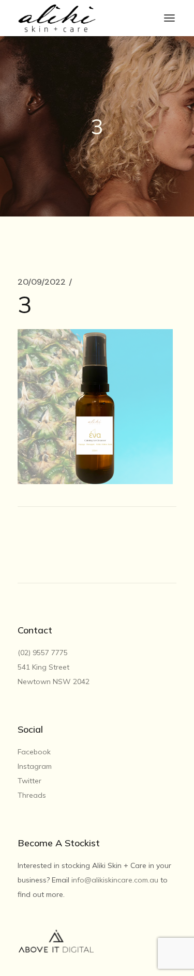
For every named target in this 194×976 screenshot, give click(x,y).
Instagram (35, 766)
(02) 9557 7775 (44, 652)
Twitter (29, 780)
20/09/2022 (42, 282)
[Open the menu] (169, 18)
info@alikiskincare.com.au (114, 880)
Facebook (34, 751)
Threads (32, 795)
